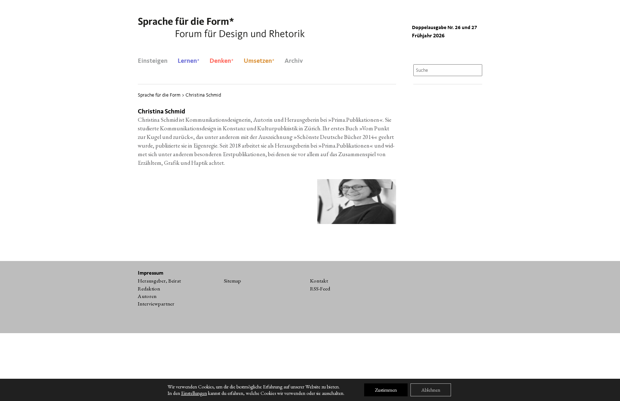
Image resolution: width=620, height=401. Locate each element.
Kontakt (319, 280)
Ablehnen (430, 390)
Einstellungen (194, 393)
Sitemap (232, 280)
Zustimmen (386, 390)
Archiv (294, 61)
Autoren (147, 296)
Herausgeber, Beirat (159, 280)
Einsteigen (153, 61)
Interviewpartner (156, 303)
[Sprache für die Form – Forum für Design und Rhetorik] (221, 29)
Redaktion (149, 288)
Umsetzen (259, 61)
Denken (222, 61)
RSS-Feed (320, 288)
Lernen (188, 61)
